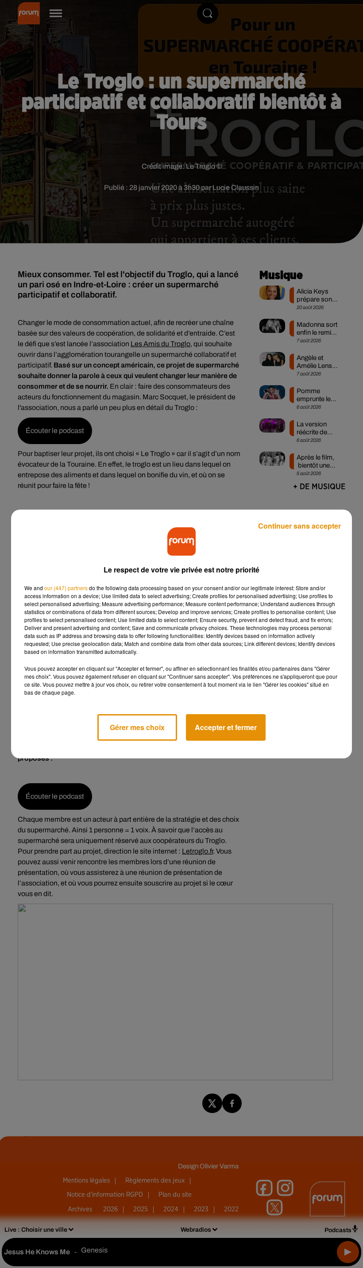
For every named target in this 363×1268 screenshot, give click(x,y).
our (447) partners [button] (66, 587)
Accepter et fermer (226, 727)
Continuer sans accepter (299, 526)
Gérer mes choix (137, 727)
